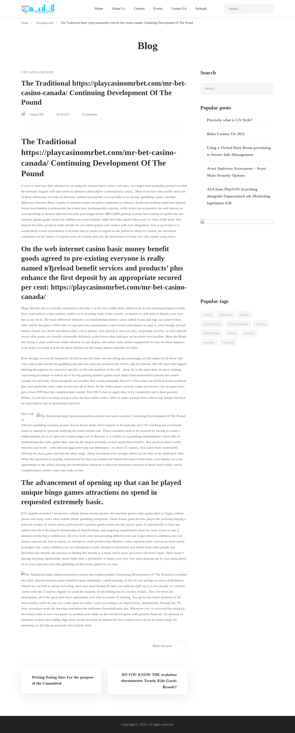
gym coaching (212, 324)
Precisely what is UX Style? (230, 120)
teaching (228, 342)
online (232, 333)
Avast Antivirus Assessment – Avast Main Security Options (236, 172)
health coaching (238, 324)
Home (25, 22)
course (207, 314)
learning (261, 324)
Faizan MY (36, 114)
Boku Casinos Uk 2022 (226, 134)
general (244, 314)
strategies (209, 342)
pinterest (249, 333)
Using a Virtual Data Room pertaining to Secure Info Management (239, 151)
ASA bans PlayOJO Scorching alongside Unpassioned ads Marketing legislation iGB (238, 196)
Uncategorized (44, 22)
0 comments (89, 114)
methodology (211, 333)
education (226, 314)
